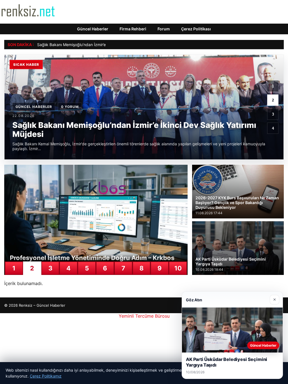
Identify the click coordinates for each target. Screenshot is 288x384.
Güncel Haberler (92, 28)
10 (178, 268)
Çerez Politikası (196, 28)
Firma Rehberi (133, 28)
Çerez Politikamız (46, 376)
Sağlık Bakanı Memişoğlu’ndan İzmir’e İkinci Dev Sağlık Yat (90, 44)
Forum (164, 28)
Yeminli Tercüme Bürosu (144, 316)
